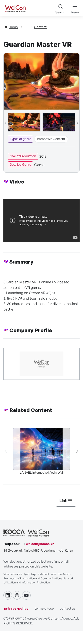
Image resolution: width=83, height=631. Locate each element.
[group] (24, 122)
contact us (67, 608)
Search (60, 12)
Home (13, 27)
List (63, 500)
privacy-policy (16, 608)
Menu (75, 12)
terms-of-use (44, 608)
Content (40, 27)
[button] (77, 123)
